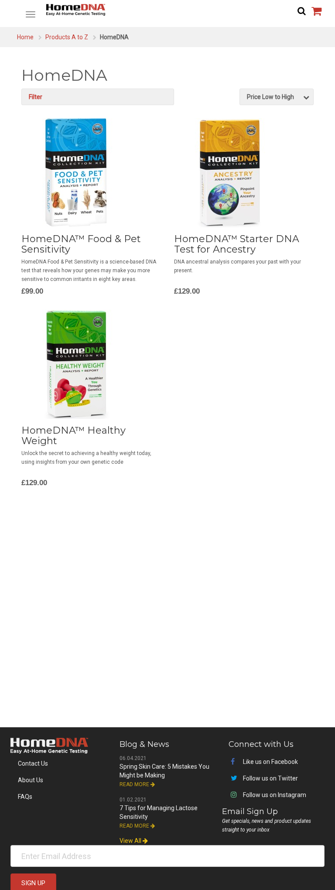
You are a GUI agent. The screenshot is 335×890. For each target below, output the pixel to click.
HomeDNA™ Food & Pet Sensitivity (81, 244)
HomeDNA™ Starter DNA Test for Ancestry (236, 244)
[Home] (167, 10)
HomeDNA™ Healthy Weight (73, 435)
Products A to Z (66, 37)
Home (25, 37)
